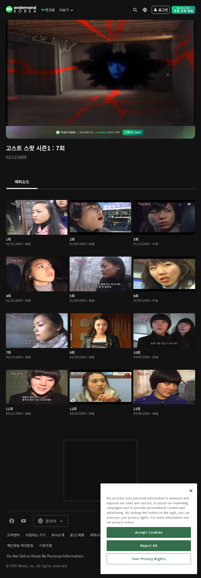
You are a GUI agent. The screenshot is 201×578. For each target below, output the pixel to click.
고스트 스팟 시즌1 (28, 148)
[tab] (22, 182)
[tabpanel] (100, 309)
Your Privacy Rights (149, 558)
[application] (100, 73)
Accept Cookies (149, 532)
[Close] (191, 490)
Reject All (148, 545)
